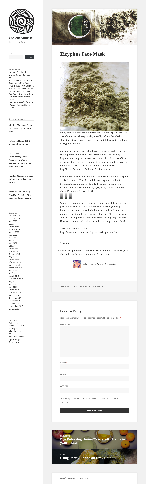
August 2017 (14, 309)
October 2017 (14, 303)
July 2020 (13, 257)
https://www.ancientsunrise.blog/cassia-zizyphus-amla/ (88, 232)
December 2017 (15, 298)
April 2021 (13, 246)
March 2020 (14, 259)
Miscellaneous (15, 331)
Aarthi (12, 192)
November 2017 (15, 300)
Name (64, 362)
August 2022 (14, 232)
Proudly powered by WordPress (74, 478)
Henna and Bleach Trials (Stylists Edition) (21, 179)
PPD (10, 334)
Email (64, 374)
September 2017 (16, 306)
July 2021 (13, 240)
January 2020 (14, 265)
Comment (66, 324)
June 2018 (13, 284)
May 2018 (13, 287)
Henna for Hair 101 (17, 325)
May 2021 (13, 243)
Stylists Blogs (14, 339)
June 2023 (13, 221)
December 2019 (15, 268)
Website (64, 386)
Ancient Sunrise (21, 38)
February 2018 (15, 292)
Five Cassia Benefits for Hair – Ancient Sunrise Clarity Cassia (21, 97)
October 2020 (14, 254)
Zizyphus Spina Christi (112, 132)
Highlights (13, 328)
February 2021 (15, 251)
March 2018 (14, 289)
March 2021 (14, 248)
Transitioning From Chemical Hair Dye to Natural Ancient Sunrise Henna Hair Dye (21, 89)
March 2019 (14, 276)
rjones (84, 286)
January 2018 (14, 295)
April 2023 (13, 224)
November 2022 (15, 229)
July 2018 (13, 281)
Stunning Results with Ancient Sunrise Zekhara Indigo (19, 75)
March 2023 (14, 226)
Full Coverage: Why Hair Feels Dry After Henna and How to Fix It (20, 195)
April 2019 (13, 273)
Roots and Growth (16, 336)
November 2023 (15, 218)
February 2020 (15, 262)
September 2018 (16, 278)
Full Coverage (15, 323)
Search (12, 53)
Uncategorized (15, 342)
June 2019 (13, 270)
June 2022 (13, 235)
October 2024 (14, 215)
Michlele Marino (16, 125)
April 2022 (13, 237)
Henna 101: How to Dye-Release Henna (21, 128)
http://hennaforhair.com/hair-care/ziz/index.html (85, 169)
